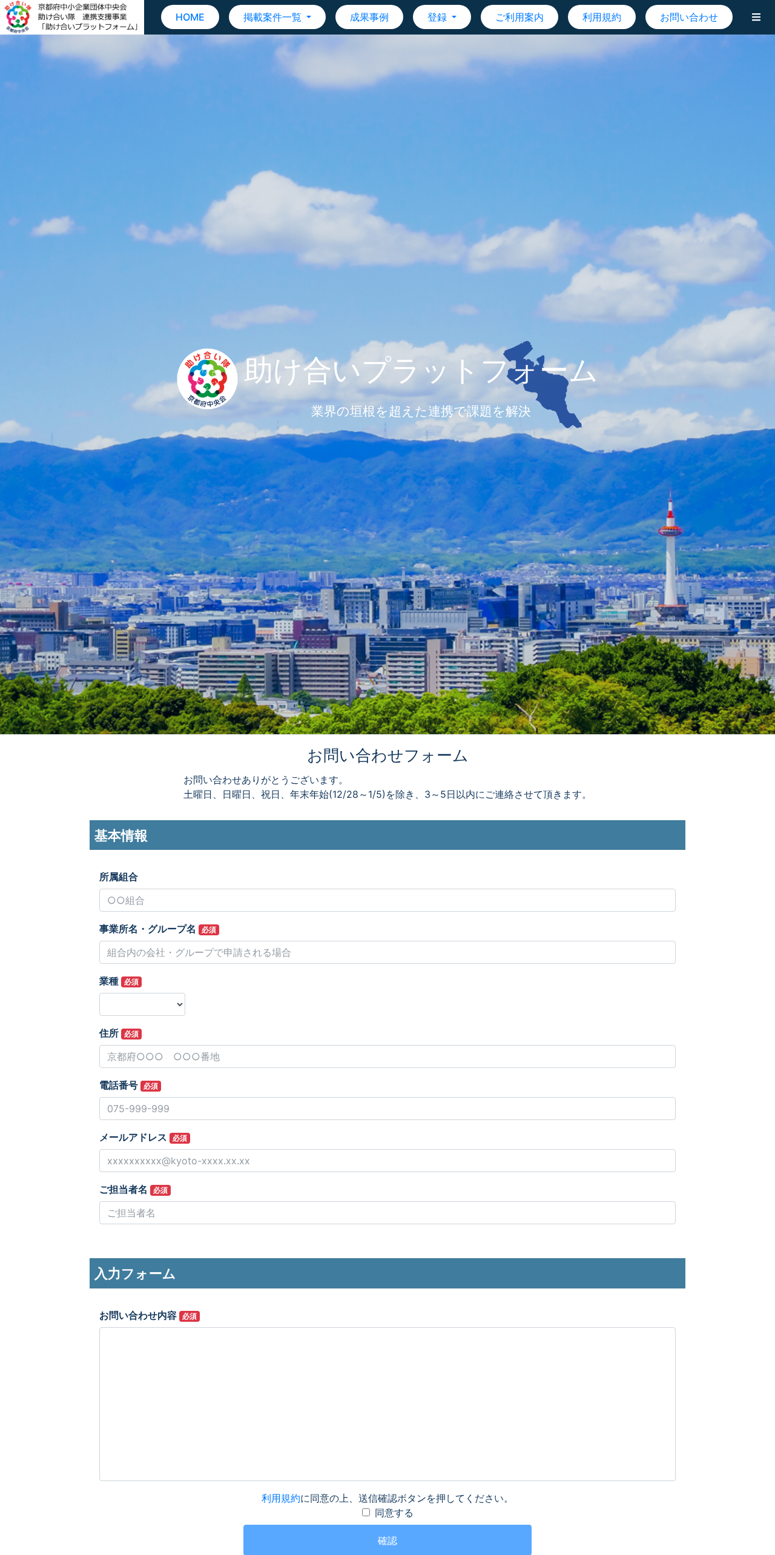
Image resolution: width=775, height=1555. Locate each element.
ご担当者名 (133, 1189)
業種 (119, 981)
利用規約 (601, 17)
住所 (119, 1033)
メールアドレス (143, 1137)
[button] (756, 17)
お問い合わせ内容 (148, 1315)
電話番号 (128, 1085)
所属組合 (118, 876)
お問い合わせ (689, 17)
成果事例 (369, 17)
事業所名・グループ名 (157, 929)
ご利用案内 (519, 17)
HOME (190, 17)
